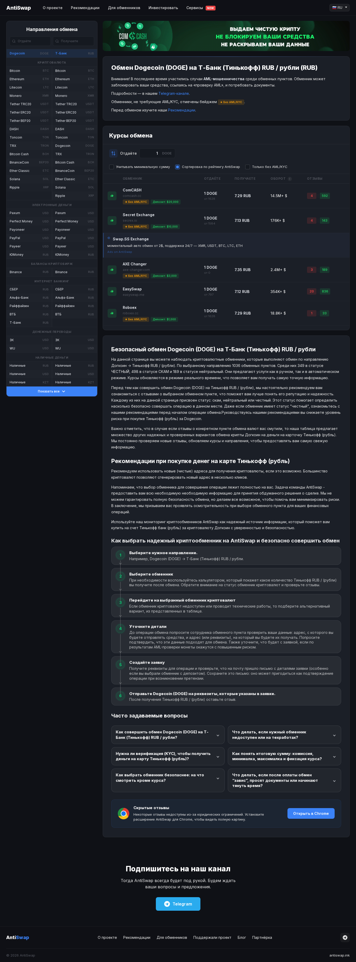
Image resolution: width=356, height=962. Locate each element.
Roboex (130, 307)
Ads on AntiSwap (119, 252)
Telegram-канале (173, 93)
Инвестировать (163, 7)
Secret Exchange (139, 215)
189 (324, 270)
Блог (242, 937)
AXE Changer (135, 264)
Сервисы (200, 7)
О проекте (53, 7)
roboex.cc (130, 313)
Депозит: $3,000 (165, 275)
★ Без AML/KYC (136, 201)
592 (325, 196)
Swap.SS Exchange (131, 239)
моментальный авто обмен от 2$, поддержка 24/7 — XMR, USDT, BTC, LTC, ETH (175, 245)
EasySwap (132, 289)
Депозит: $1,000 (164, 319)
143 (324, 220)
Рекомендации (85, 7)
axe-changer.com (136, 270)
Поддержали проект (212, 937)
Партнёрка (262, 937)
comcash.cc (132, 196)
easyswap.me (133, 295)
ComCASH (132, 190)
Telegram (182, 904)
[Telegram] (345, 937)
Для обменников (124, 7)
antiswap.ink (339, 955)
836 (325, 291)
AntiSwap (18, 8)
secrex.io (130, 220)
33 (324, 313)
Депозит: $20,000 (166, 201)
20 (312, 291)
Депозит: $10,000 (165, 226)
